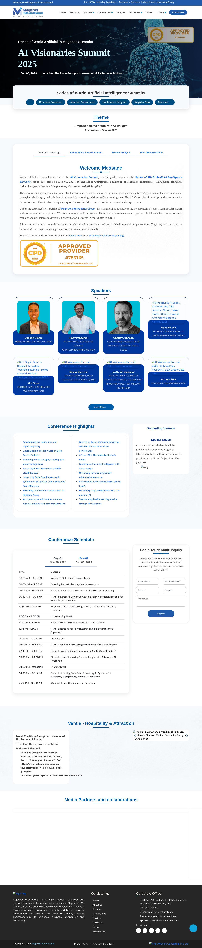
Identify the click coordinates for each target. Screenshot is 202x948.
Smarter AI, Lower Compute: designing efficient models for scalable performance (99, 446)
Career (149, 12)
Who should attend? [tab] (151, 152)
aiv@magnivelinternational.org (106, 235)
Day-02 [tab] (84, 560)
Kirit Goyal (33, 383)
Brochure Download (50, 102)
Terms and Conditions (103, 943)
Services (120, 12)
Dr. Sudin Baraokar (124, 372)
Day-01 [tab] (58, 560)
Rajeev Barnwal (78, 372)
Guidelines (134, 12)
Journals (87, 12)
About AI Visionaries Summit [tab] (86, 152)
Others (160, 12)
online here (75, 235)
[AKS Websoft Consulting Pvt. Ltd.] (169, 943)
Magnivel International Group (78, 208)
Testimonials (98, 931)
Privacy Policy (81, 943)
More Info (163, 102)
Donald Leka (168, 327)
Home (63, 12)
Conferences (104, 12)
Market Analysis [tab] (121, 152)
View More (100, 407)
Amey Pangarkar (78, 338)
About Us (74, 12)
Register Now (142, 102)
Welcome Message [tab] (49, 152)
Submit (161, 613)
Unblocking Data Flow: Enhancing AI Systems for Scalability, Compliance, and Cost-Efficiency (44, 481)
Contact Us (178, 12)
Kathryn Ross (168, 379)
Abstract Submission (82, 102)
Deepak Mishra (33, 338)
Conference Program (114, 102)
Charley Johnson (123, 338)
